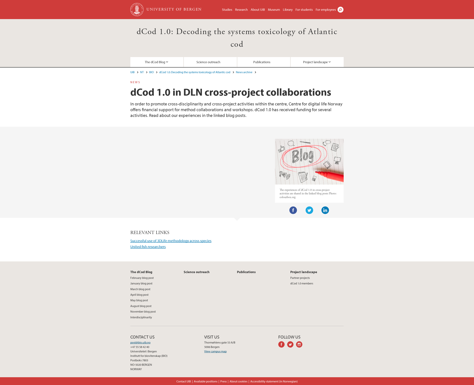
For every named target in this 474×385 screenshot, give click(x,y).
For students (304, 9)
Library (288, 9)
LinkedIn (325, 210)
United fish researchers (148, 246)
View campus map (215, 351)
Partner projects (300, 278)
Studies (227, 9)
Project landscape (315, 62)
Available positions (205, 381)
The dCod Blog (155, 62)
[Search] (340, 9)
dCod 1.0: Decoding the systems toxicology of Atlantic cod (194, 72)
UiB (132, 72)
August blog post (140, 306)
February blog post (142, 278)
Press (223, 381)
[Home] (137, 9)
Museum (274, 9)
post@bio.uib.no (140, 342)
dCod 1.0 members (301, 283)
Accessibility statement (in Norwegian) (274, 381)
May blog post (139, 300)
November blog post (143, 311)
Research (241, 9)
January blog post (141, 283)
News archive (244, 72)
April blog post (139, 294)
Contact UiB (183, 381)
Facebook (293, 210)
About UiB (258, 9)
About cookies (238, 381)
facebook (282, 345)
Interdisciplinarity (141, 317)
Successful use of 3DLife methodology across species (170, 240)
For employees (326, 9)
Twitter (309, 210)
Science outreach (208, 62)
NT (142, 72)
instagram (300, 345)
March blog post (140, 289)
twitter (291, 345)
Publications (261, 62)
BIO (151, 72)
